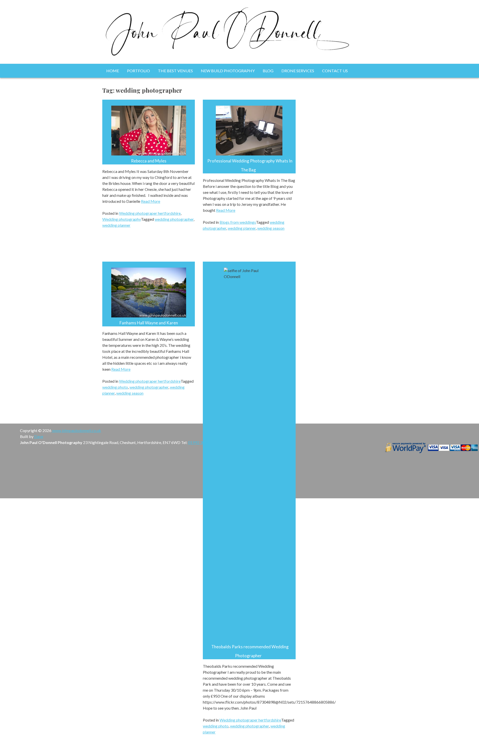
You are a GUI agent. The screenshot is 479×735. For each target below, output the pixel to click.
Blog (268, 70)
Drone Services (297, 70)
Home (112, 70)
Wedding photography (121, 219)
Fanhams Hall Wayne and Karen (149, 322)
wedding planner (116, 225)
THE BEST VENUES (175, 70)
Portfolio (138, 70)
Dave (38, 436)
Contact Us (335, 70)
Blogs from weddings (238, 222)
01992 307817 (201, 442)
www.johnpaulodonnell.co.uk (76, 430)
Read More (150, 201)
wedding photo (115, 387)
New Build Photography (228, 70)
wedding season (270, 228)
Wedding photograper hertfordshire (150, 213)
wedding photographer (174, 219)
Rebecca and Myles (148, 160)
